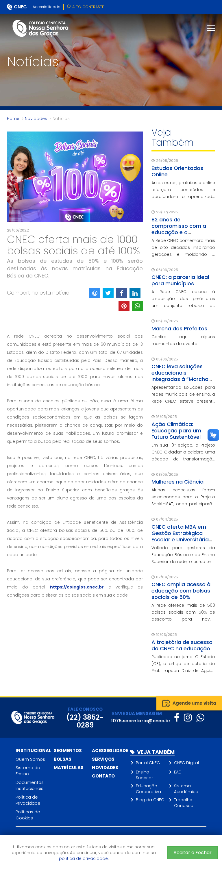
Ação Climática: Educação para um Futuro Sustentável (176, 430)
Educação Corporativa (148, 789)
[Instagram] (188, 717)
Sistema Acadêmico (186, 789)
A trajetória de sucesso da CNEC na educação (181, 645)
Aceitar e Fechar (192, 852)
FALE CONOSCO (85, 709)
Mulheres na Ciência (177, 481)
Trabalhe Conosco (183, 802)
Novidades (36, 118)
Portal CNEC (148, 763)
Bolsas (62, 759)
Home (13, 118)
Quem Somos (30, 759)
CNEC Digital (186, 763)
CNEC (20, 6)
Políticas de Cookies (28, 815)
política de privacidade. (84, 858)
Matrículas (69, 768)
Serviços (103, 759)
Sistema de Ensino (28, 771)
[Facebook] (176, 717)
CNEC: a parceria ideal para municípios (180, 280)
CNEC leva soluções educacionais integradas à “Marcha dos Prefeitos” (179, 376)
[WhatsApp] (200, 717)
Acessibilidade (46, 7)
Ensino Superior (144, 775)
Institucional (33, 750)
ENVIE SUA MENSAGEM (137, 713)
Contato (103, 776)
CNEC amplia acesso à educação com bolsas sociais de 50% (180, 591)
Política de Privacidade (28, 800)
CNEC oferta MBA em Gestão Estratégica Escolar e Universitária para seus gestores (180, 536)
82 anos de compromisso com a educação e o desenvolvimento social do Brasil (182, 232)
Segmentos (68, 750)
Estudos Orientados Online (177, 171)
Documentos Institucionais (30, 785)
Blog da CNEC (150, 800)
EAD (178, 772)
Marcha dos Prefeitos (179, 328)
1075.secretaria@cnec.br (141, 720)
